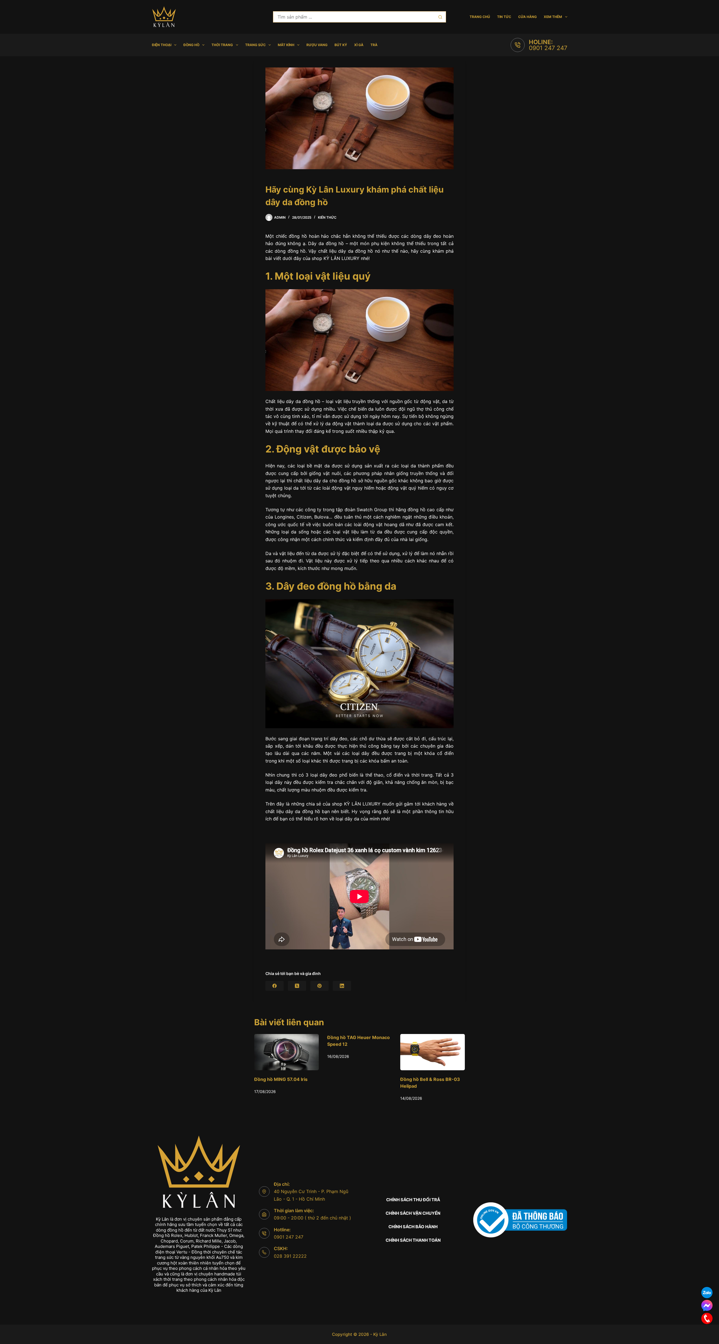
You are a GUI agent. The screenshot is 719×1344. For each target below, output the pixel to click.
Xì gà (358, 45)
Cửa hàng (527, 17)
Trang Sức (255, 45)
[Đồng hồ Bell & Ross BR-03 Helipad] (359, 1052)
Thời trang (222, 45)
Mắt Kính (286, 45)
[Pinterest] (319, 986)
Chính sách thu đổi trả (413, 1199)
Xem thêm (553, 17)
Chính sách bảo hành (413, 1226)
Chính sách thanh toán (413, 1240)
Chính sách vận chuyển (413, 1213)
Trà (373, 45)
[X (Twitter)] (297, 986)
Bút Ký (341, 45)
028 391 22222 (290, 1256)
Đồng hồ (191, 45)
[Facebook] (274, 986)
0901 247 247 (548, 47)
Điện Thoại (161, 45)
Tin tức (504, 17)
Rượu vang (316, 45)
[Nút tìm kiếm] (440, 16)
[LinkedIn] (342, 986)
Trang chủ (480, 17)
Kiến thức (327, 217)
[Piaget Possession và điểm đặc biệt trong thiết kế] (432, 1052)
